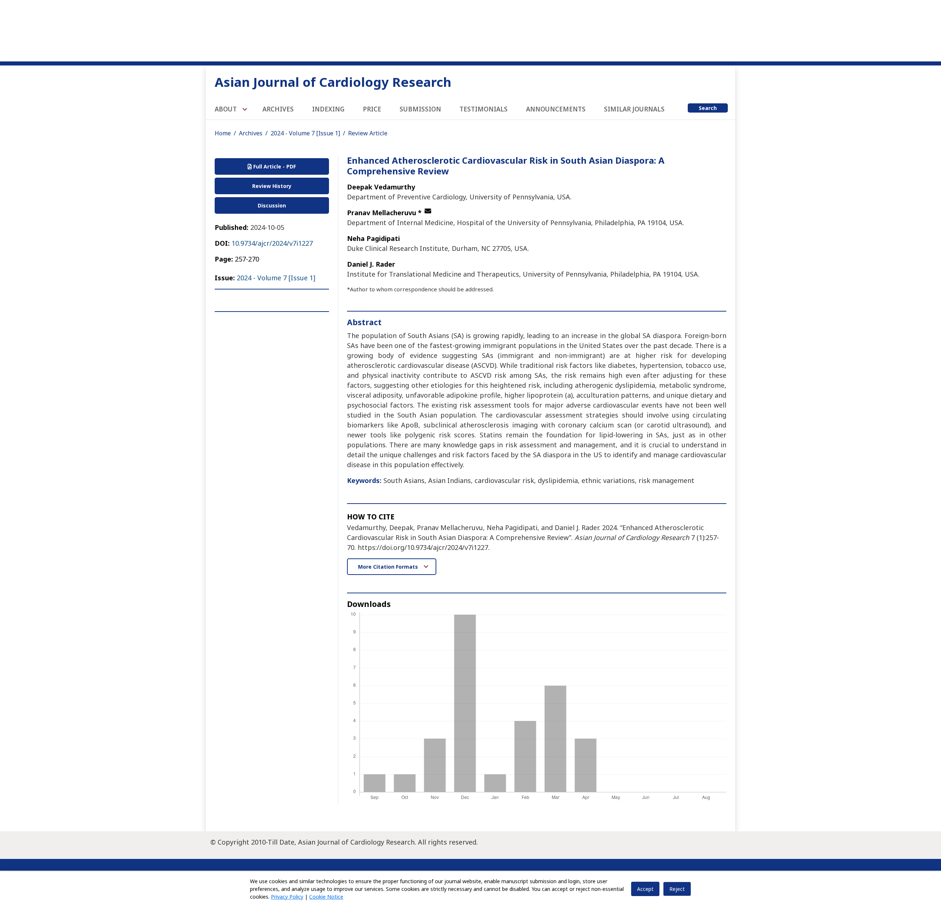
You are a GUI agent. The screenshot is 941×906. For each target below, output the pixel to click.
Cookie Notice (326, 896)
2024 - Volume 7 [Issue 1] (305, 133)
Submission (420, 109)
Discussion (272, 205)
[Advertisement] (470, 29)
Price (372, 109)
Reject (677, 888)
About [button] (226, 109)
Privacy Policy (287, 896)
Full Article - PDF (274, 166)
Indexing (328, 109)
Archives (278, 109)
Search (708, 107)
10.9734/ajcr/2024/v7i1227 (272, 243)
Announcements (556, 109)
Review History (271, 185)
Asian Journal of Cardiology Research (333, 81)
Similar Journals (634, 109)
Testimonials (483, 109)
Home (223, 133)
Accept (645, 888)
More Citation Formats (388, 566)
